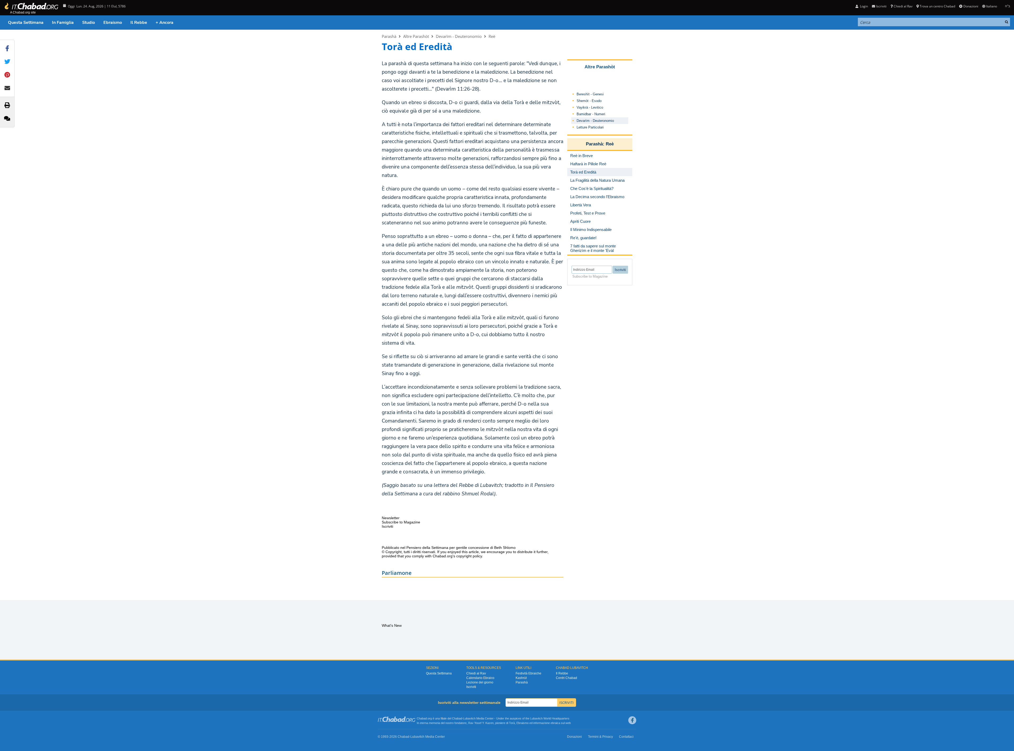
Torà (512, 723)
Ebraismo (112, 22)
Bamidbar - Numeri (591, 114)
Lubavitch (469, 718)
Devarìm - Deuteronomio (459, 36)
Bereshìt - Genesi (590, 94)
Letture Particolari (590, 127)
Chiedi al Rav (903, 6)
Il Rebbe (138, 22)
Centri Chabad (566, 678)
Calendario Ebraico (480, 678)
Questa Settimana (25, 22)
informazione (541, 723)
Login (863, 6)
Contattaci (626, 737)
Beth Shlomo (505, 547)
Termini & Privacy (600, 737)
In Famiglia (63, 22)
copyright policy (469, 556)
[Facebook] (632, 720)
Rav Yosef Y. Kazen (481, 723)
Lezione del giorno (479, 682)
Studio (88, 22)
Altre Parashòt (416, 36)
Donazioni (970, 6)
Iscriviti (471, 687)
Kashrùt (521, 678)
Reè (492, 36)
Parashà (389, 36)
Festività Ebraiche (528, 673)
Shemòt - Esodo (589, 101)
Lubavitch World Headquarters (549, 718)
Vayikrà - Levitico (590, 107)
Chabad (457, 718)
